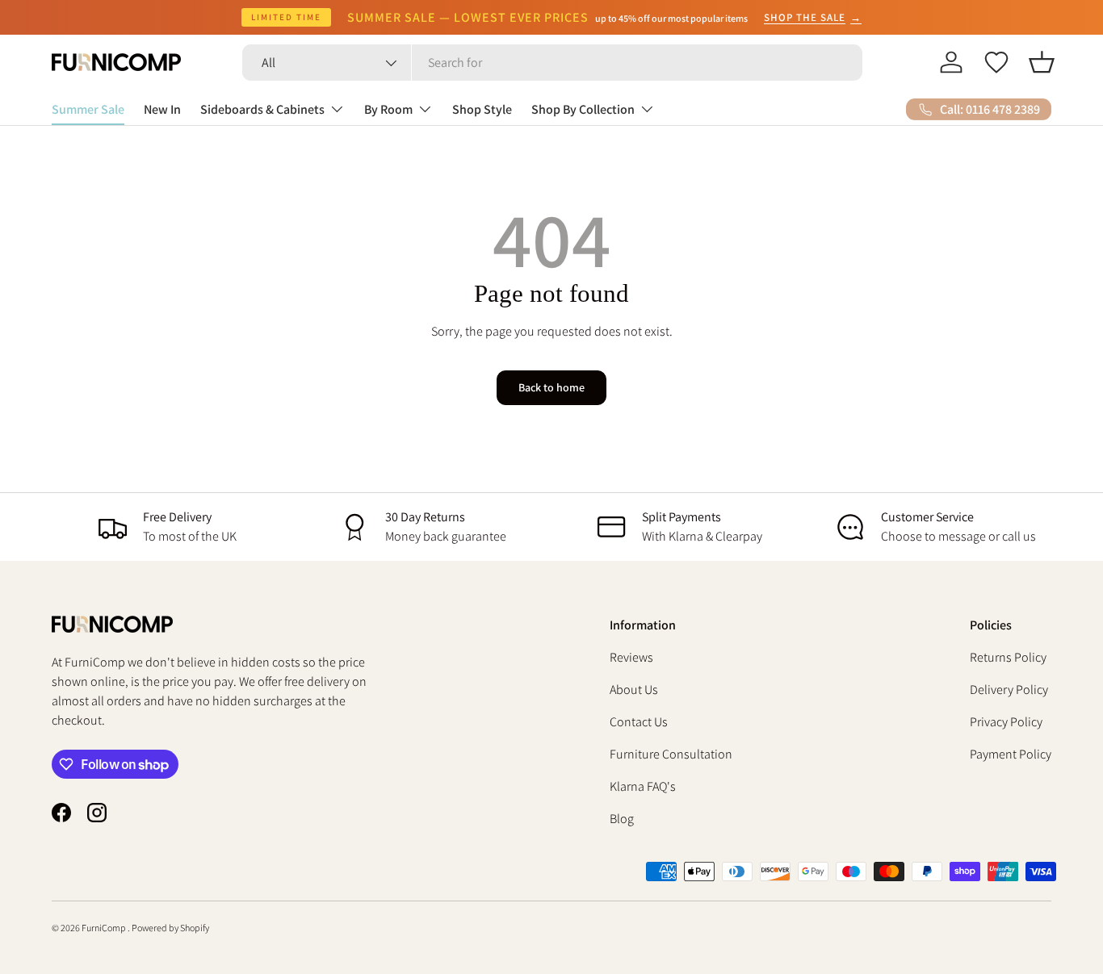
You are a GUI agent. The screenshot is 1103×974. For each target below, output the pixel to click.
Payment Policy (1010, 754)
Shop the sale (813, 17)
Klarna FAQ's (643, 786)
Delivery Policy (1009, 689)
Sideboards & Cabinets (262, 109)
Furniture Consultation (671, 754)
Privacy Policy (1006, 721)
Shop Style (482, 109)
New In (162, 109)
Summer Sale (88, 109)
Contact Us (639, 721)
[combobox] (552, 62)
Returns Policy (1008, 657)
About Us (634, 689)
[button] (1041, 62)
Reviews (631, 657)
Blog (622, 818)
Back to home (551, 387)
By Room (388, 109)
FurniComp (105, 928)
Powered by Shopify (170, 928)
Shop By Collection (583, 109)
